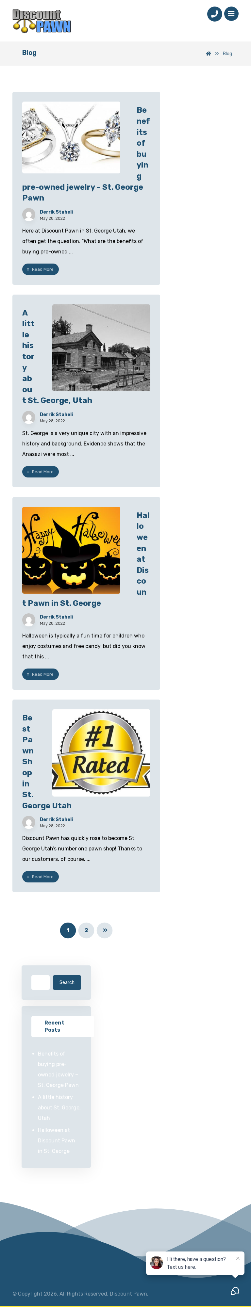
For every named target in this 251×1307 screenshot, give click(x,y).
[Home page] (208, 53)
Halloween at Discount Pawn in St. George (56, 1140)
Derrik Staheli (56, 212)
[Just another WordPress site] (41, 21)
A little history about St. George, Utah (59, 1107)
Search (67, 982)
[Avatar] (28, 214)
